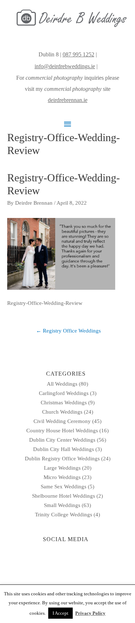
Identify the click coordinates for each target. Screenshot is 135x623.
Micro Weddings (62, 477)
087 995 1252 (78, 54)
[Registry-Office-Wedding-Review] (61, 253)
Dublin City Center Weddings (62, 440)
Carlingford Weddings (64, 393)
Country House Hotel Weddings (62, 430)
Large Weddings (62, 468)
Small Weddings (62, 505)
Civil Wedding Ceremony (62, 421)
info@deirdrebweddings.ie (65, 66)
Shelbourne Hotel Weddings (63, 496)
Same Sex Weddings (63, 486)
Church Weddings (62, 412)
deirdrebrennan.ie (67, 100)
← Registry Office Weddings (68, 331)
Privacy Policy (90, 613)
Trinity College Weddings (63, 514)
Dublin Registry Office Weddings (62, 458)
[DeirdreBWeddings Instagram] (99, 66)
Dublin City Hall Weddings (63, 449)
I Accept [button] (60, 613)
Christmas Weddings (64, 402)
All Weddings (62, 384)
